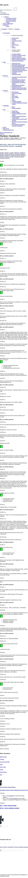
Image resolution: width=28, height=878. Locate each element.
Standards (6, 138)
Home (1, 138)
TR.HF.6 (2, 156)
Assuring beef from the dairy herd (20, 67)
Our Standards (6, 33)
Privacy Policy (3, 847)
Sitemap (26, 847)
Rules (4, 62)
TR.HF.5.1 (23, 155)
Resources (5, 75)
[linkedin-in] (13, 843)
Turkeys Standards (14, 138)
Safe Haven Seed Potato (17, 60)
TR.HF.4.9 (13, 155)
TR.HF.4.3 (22, 154)
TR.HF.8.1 (21, 156)
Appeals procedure (16, 74)
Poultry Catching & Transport (19, 59)
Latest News (15, 111)
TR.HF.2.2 (22, 152)
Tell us (7, 26)
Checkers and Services (8, 130)
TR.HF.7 (12, 156)
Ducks (13, 43)
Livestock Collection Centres (19, 55)
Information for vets (16, 86)
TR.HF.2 (12, 152)
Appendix (11, 795)
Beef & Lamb (15, 38)
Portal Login (6, 128)
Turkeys (14, 47)
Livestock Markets (16, 54)
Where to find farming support (19, 89)
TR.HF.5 (18, 155)
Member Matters (16, 112)
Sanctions (14, 73)
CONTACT (6, 25)
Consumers (4, 29)
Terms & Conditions (19, 847)
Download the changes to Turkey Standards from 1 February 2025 (14, 790)
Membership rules (16, 63)
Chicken (14, 39)
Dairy (13, 42)
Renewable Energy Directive (19, 79)
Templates (5, 90)
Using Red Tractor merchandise (19, 70)
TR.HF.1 (2, 152)
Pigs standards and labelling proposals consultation (18, 125)
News (4, 109)
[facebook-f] (0, 843)
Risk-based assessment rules (18, 64)
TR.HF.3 (2, 154)
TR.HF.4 (7, 154)
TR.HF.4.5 (8, 155)
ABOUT (6, 16)
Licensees (17, 29)
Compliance (6, 105)
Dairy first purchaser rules (18, 66)
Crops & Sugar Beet (17, 40)
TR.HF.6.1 (7, 156)
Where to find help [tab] (4, 748)
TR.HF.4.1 (11, 154)
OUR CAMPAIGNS (8, 23)
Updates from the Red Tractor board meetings (19, 117)
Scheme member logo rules (18, 69)
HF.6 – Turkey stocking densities (8, 805)
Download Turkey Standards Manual (8, 787)
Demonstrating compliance (18, 85)
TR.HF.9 (7, 158)
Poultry (13, 100)
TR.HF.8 (17, 156)
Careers (8, 22)
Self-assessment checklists (18, 81)
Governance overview (11, 18)
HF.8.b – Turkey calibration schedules (9, 808)
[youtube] (9, 843)
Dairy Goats (15, 96)
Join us (4, 127)
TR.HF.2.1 (17, 152)
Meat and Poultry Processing (18, 58)
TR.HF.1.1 (7, 152)
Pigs (13, 46)
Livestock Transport (16, 56)
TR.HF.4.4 (2, 155)
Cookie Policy (10, 847)
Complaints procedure (17, 71)
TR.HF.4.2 (17, 154)
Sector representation (11, 21)
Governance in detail (11, 19)
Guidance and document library (19, 88)
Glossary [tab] (2, 161)
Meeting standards (16, 108)
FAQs (13, 107)
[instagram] (4, 843)
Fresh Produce (15, 44)
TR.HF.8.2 (2, 158)
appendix (14, 798)
